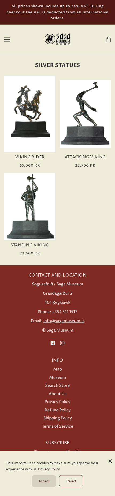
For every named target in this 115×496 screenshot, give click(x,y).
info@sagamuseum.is (64, 321)
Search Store (57, 385)
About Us (57, 394)
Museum (57, 377)
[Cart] (107, 39)
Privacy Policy (57, 402)
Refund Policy (58, 410)
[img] (52, 343)
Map (57, 369)
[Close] (110, 459)
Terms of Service (57, 426)
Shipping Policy (57, 418)
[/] (57, 39)
